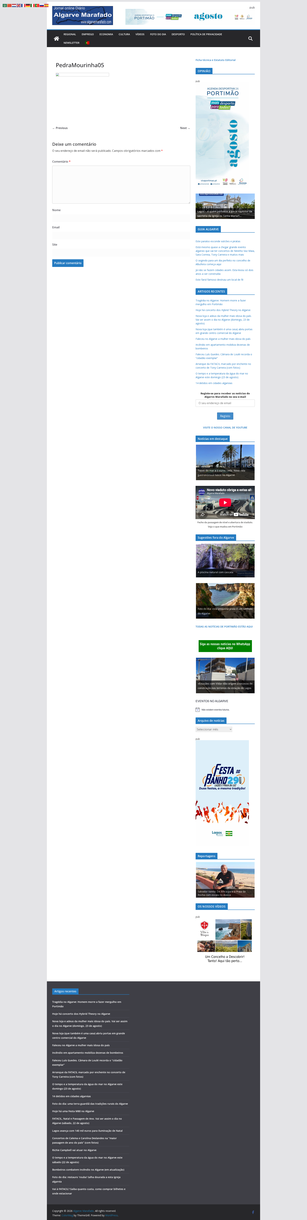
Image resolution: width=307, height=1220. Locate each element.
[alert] (225, 709)
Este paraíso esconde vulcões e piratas (218, 241)
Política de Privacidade (206, 34)
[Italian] (32, 5)
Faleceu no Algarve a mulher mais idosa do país (223, 338)
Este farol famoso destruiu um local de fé (219, 279)
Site (54, 244)
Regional (70, 34)
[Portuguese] (87, 42)
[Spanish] (46, 5)
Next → (185, 128)
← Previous (60, 128)
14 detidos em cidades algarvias (214, 383)
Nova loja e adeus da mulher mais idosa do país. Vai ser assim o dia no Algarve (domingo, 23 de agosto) (224, 319)
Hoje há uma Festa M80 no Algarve (73, 1111)
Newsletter (71, 42)
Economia (106, 34)
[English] (19, 5)
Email (56, 227)
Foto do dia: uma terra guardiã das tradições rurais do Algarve (90, 1103)
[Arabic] (5, 5)
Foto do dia (158, 34)
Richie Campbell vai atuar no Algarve (74, 1150)
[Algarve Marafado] (56, 38)
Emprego (88, 34)
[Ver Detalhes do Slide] (225, 206)
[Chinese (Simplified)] (9, 5)
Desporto (178, 34)
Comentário (61, 161)
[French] (23, 5)
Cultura (124, 34)
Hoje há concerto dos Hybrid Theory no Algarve (223, 310)
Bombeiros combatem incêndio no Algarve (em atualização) (88, 1169)
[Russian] (42, 5)
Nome (56, 210)
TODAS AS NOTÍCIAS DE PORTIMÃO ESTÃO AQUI (224, 626)
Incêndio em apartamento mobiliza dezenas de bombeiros (87, 1052)
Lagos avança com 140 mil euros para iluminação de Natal (87, 1130)
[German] (28, 5)
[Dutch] (14, 5)
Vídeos (140, 34)
